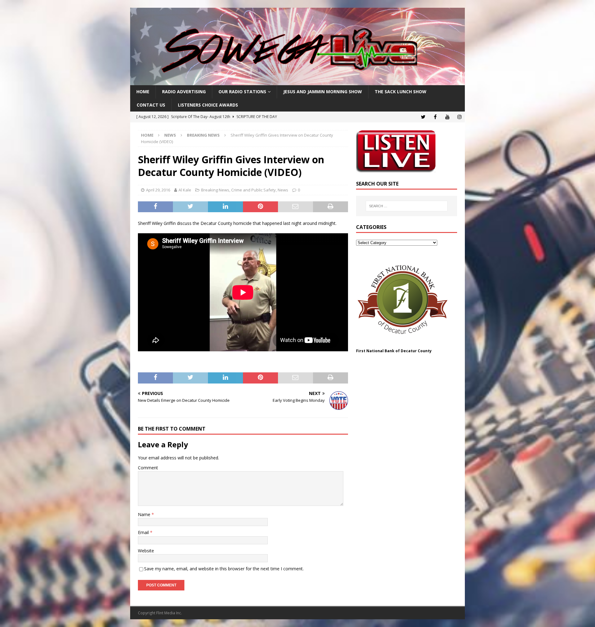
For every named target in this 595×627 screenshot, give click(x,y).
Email (144, 532)
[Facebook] (435, 117)
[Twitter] (423, 117)
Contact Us (151, 105)
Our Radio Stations (242, 91)
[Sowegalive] (297, 82)
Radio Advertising (184, 91)
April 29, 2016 (158, 190)
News (170, 135)
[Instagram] (459, 117)
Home (142, 91)
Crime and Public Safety (253, 190)
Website (146, 551)
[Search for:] (406, 206)
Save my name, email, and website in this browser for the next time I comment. (224, 569)
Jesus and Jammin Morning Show (322, 91)
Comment (148, 468)
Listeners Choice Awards (208, 105)
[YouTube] (447, 117)
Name (145, 514)
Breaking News (215, 190)
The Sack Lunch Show (400, 91)
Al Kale (184, 190)
